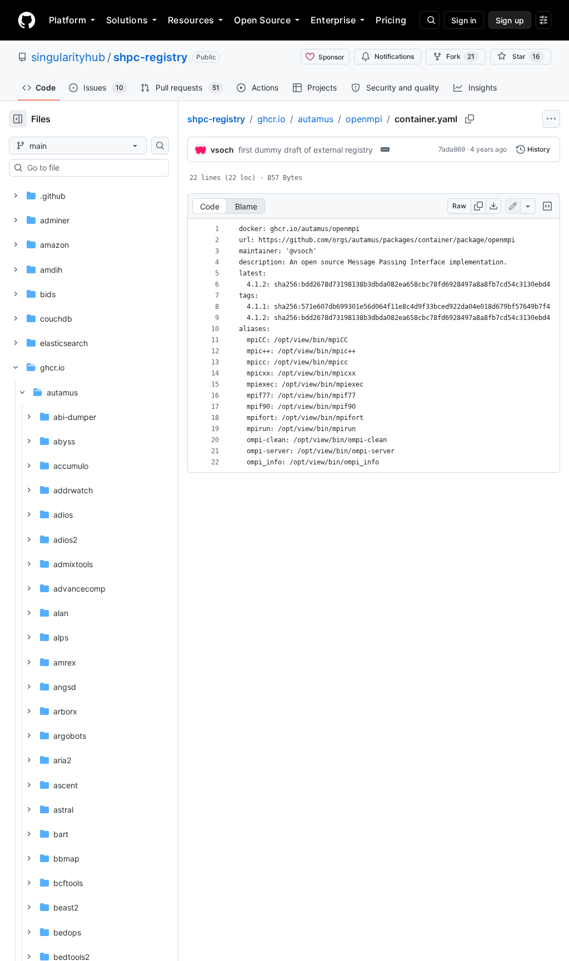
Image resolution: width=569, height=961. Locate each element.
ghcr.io (271, 118)
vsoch (222, 149)
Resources (191, 20)
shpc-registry (150, 57)
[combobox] (93, 167)
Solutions (127, 20)
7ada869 (451, 149)
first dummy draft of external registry (305, 149)
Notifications (394, 56)
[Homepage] (27, 20)
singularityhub (68, 57)
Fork (460, 56)
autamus (315, 118)
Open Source (262, 20)
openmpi (364, 118)
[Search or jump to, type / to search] (430, 20)
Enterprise (333, 20)
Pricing (391, 20)
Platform (67, 20)
